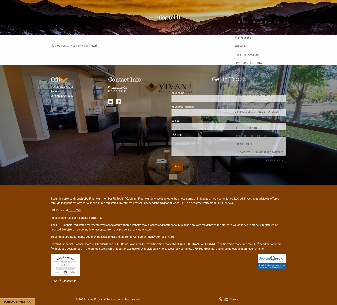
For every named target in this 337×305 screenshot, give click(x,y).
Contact (244, 152)
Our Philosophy (245, 30)
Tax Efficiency (245, 79)
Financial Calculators (251, 136)
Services (241, 46)
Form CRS (74, 210)
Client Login (274, 160)
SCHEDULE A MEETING (17, 301)
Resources (242, 119)
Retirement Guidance (249, 71)
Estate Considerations (250, 103)
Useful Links (243, 144)
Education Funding (248, 87)
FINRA (117, 198)
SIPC (125, 198)
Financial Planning (248, 62)
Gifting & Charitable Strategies (257, 111)
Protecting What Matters (253, 95)
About (239, 14)
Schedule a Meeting (269, 152)
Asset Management (248, 54)
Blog (238, 128)
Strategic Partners (266, 22)
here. (170, 236)
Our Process (270, 30)
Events (252, 128)
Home (279, 5)
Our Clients (243, 38)
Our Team (241, 22)
